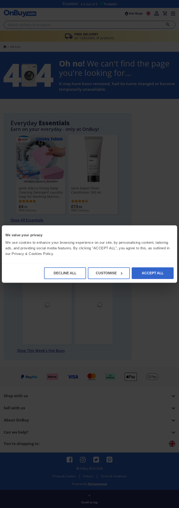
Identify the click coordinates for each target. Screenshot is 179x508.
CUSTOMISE (106, 273)
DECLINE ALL (65, 273)
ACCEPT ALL (153, 273)
